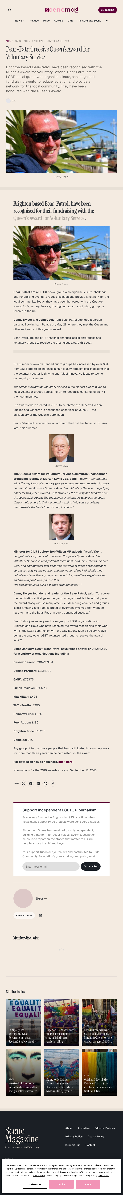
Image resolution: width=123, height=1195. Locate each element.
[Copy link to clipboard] (53, 783)
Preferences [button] (103, 1175)
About (69, 1128)
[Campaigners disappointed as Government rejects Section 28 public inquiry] (23, 1022)
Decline (61, 1184)
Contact (90, 1145)
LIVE (70, 20)
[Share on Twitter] (23, 783)
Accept (88, 1184)
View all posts (24, 915)
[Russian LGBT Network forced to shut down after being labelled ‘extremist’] (23, 1072)
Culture (58, 20)
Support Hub (72, 1145)
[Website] (40, 915)
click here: (66, 762)
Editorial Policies (105, 1128)
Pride (46, 20)
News (19, 20)
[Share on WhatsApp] (45, 783)
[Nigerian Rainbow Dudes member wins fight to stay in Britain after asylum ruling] (61, 1022)
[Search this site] (9, 9)
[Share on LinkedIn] (38, 783)
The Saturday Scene (89, 20)
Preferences (35, 1184)
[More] (107, 20)
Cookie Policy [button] (39, 1175)
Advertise (84, 1128)
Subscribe (107, 10)
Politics (34, 20)
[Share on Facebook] (31, 783)
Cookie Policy (96, 1136)
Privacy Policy (74, 1136)
